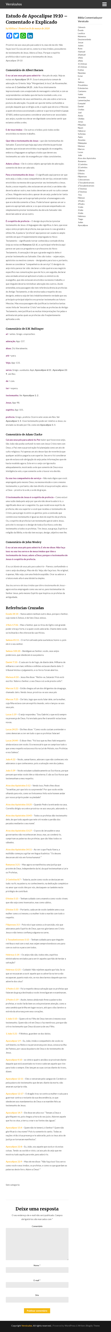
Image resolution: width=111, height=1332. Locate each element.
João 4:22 (10, 759)
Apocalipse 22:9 (14, 1161)
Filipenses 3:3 (13, 924)
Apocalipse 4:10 (14, 1059)
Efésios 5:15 (12, 898)
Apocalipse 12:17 (14, 1093)
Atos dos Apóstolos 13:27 (19, 830)
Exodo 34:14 (12, 614)
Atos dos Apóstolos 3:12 (18, 785)
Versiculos (14, 4)
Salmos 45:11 (12, 640)
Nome (37, 1265)
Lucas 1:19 (11, 714)
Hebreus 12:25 (13, 969)
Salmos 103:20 (13, 651)
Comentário (37, 1226)
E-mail (37, 1280)
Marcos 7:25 (12, 699)
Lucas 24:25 (12, 729)
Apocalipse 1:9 (13, 1041)
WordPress (70, 1325)
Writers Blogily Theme (89, 1325)
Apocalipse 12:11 (14, 1078)
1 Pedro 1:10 (12, 988)
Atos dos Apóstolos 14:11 (19, 849)
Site (37, 1295)
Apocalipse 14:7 (14, 1112)
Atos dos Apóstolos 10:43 (19, 815)
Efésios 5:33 (12, 909)
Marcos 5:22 (12, 688)
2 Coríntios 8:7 (13, 879)
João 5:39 (10, 770)
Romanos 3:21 (13, 864)
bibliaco (13, 28)
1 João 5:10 (11, 1018)
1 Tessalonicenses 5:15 (17, 939)
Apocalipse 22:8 (14, 1146)
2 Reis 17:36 (12, 625)
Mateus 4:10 (12, 677)
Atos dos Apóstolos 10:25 (19, 804)
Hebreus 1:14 (12, 954)
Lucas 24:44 (12, 740)
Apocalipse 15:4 (14, 1127)
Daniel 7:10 (11, 662)
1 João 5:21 (11, 1033)
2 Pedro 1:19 (12, 999)
